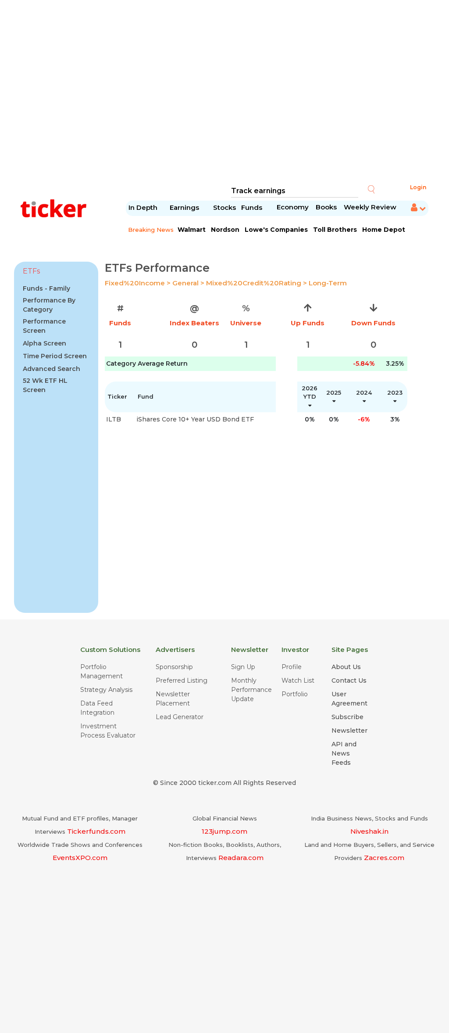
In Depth (142, 207)
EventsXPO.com (80, 857)
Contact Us (349, 680)
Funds (252, 207)
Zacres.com (384, 857)
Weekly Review (370, 207)
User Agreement (349, 698)
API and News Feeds (343, 753)
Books (326, 207)
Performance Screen (44, 326)
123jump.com (224, 831)
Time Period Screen (55, 356)
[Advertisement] (224, 92)
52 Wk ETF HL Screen (45, 385)
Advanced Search (51, 369)
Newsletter (349, 730)
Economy (293, 207)
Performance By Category (49, 304)
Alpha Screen (44, 343)
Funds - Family (46, 288)
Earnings (185, 207)
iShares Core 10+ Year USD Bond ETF (195, 419)
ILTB (113, 419)
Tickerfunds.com (96, 831)
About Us (346, 667)
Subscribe (347, 717)
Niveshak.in (369, 831)
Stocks (224, 207)
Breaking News (151, 229)
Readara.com (241, 857)
